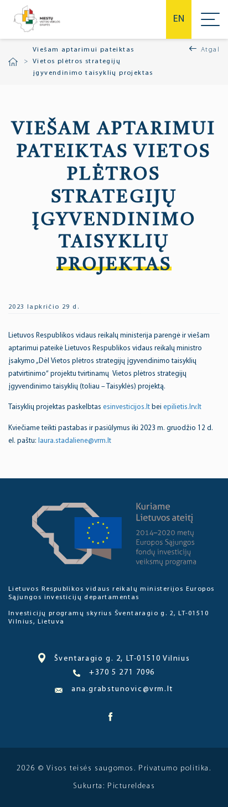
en (178, 19)
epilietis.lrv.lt (182, 407)
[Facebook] (110, 719)
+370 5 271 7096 (122, 672)
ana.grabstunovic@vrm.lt (122, 689)
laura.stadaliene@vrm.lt (74, 441)
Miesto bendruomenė (36, 19)
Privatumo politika (173, 768)
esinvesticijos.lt (127, 407)
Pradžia (13, 62)
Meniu (210, 19)
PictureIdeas (131, 786)
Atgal (210, 50)
